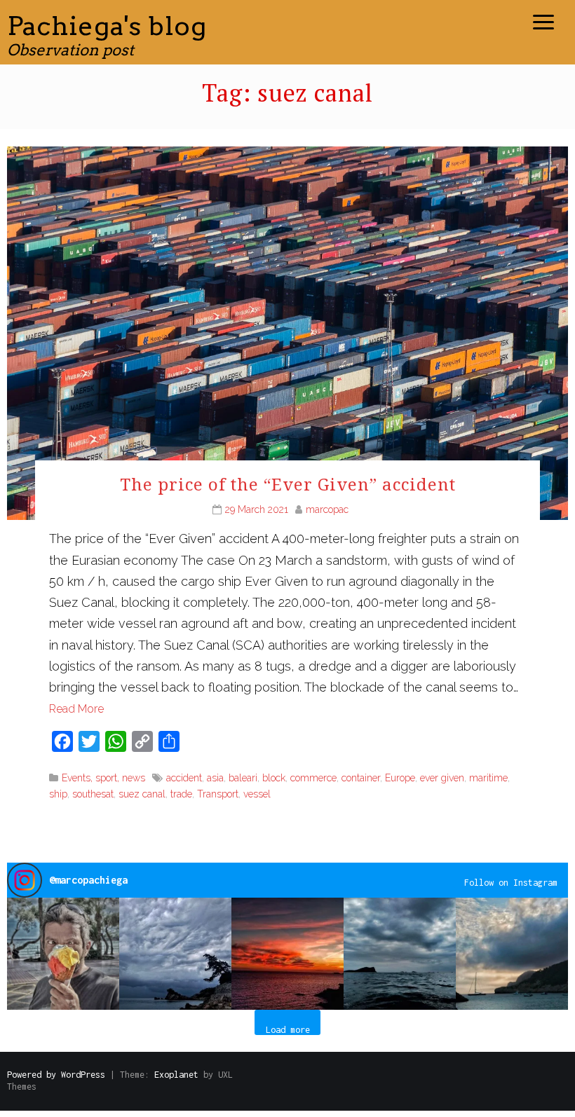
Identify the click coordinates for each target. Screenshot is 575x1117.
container (360, 777)
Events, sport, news (103, 777)
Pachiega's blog (107, 25)
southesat (93, 794)
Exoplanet (176, 1074)
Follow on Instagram (510, 882)
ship (58, 794)
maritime (488, 777)
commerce (313, 777)
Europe (400, 777)
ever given (442, 777)
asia (215, 777)
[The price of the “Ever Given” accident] (287, 331)
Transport (217, 794)
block (273, 777)
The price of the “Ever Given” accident (288, 483)
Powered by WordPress (56, 1074)
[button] (63, 954)
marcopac (327, 509)
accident (184, 777)
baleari (243, 777)
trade (181, 794)
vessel (257, 794)
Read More (76, 708)
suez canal (142, 794)
